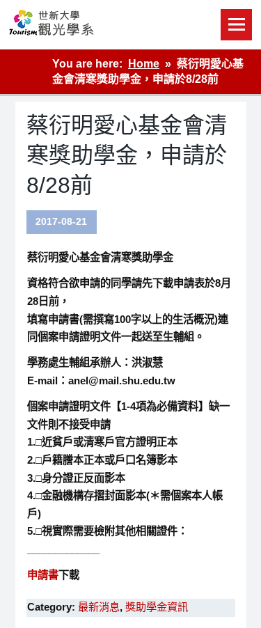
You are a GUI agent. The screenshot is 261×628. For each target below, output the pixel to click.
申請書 (42, 575)
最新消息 (99, 607)
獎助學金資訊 (156, 607)
